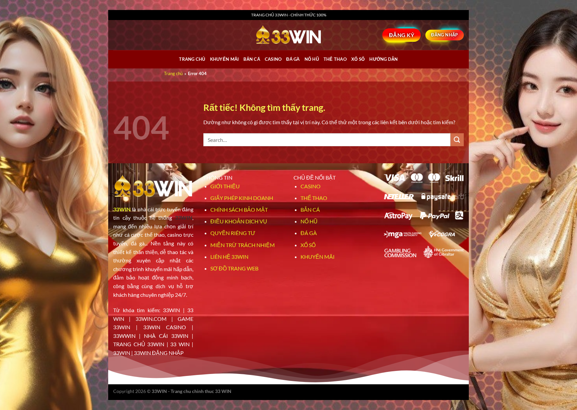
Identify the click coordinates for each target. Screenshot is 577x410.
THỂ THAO (335, 59)
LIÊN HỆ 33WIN (229, 256)
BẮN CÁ (251, 59)
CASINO (273, 59)
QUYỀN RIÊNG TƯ (232, 233)
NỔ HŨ (312, 59)
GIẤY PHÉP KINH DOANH (241, 198)
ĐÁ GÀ (293, 59)
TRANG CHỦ (192, 59)
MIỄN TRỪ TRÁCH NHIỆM (242, 245)
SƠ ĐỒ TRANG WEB (234, 268)
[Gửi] (457, 139)
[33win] (288, 35)
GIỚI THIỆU (225, 186)
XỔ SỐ (358, 59)
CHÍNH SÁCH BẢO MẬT (239, 209)
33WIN (122, 209)
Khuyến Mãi (224, 59)
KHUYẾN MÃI (318, 256)
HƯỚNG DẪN (383, 59)
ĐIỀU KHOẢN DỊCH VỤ (238, 221)
